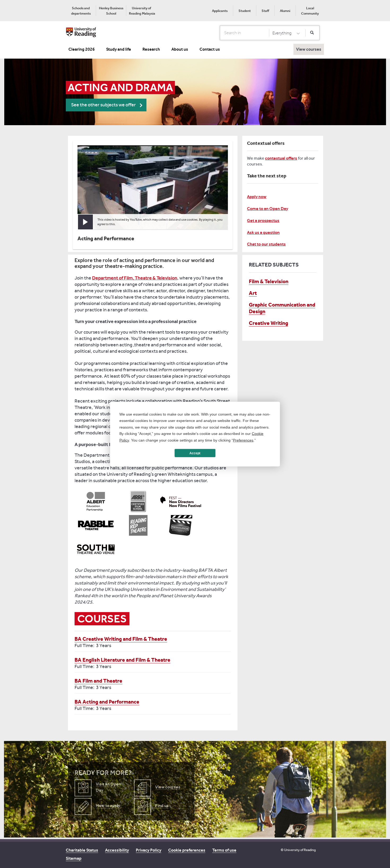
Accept (194, 453)
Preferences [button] (243, 440)
